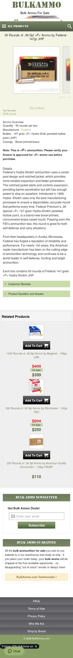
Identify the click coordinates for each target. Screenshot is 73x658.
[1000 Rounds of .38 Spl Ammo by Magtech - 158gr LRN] (36, 331)
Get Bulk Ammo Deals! (24, 508)
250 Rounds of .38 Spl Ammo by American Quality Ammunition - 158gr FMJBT (36, 465)
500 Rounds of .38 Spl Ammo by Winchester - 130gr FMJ (36, 410)
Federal (26, 130)
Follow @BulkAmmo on (18, 646)
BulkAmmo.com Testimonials (35, 577)
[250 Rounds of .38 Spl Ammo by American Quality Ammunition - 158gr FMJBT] (36, 441)
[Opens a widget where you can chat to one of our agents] (14, 651)
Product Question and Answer (26, 294)
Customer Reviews (19, 284)
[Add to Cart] (36, 345)
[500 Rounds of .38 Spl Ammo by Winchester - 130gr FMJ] (36, 386)
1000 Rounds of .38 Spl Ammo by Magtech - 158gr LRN (36, 355)
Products (17, 26)
